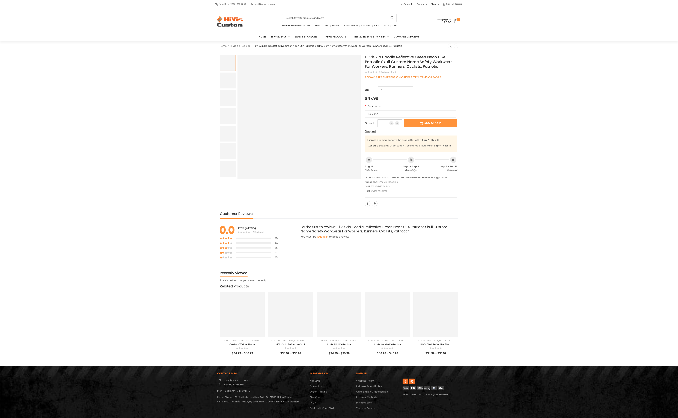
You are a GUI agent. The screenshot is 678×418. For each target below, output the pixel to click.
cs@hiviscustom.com (265, 4)
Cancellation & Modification (372, 391)
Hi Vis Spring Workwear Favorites (256, 340)
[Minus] (391, 123)
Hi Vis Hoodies (230, 340)
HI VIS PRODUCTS (335, 36)
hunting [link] (336, 26)
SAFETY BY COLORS (306, 36)
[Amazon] (405, 381)
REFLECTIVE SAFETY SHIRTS (370, 36)
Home (223, 46)
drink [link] (326, 26)
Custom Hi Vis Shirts (282, 340)
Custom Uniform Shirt (322, 408)
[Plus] (397, 123)
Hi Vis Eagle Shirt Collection (358, 340)
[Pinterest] (374, 203)
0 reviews (384, 72)
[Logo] (230, 21)
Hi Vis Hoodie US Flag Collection (385, 340)
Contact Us (422, 4)
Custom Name (379, 190)
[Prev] (450, 45)
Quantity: (370, 123)
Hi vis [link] (317, 26)
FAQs (313, 402)
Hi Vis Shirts (300, 340)
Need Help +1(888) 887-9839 (232, 4)
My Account (406, 4)
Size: (367, 89)
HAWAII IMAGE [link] (351, 26)
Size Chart (316, 397)
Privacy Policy (364, 402)
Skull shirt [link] (366, 26)
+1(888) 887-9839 (234, 384)
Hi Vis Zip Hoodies (240, 46)
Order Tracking (318, 391)
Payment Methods (366, 397)
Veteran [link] (307, 26)
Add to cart (433, 123)
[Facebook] (367, 203)
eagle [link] (386, 26)
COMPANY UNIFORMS (406, 36)
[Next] (456, 45)
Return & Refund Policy (369, 386)
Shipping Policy (365, 380)
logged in (322, 236)
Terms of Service (366, 408)
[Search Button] (392, 18)
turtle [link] (376, 26)
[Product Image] (299, 117)
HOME (262, 36)
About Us (435, 4)
